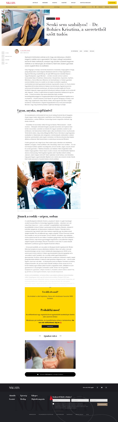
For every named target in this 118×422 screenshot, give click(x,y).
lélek (71, 7)
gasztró (84, 7)
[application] (50, 354)
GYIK (87, 414)
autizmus (86, 51)
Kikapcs (54, 2)
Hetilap (73, 2)
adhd (81, 51)
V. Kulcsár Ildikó (25, 50)
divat (43, 7)
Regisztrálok (113, 7)
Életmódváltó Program (11, 7)
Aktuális (35, 2)
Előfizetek (112, 2)
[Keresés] (92, 6)
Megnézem (50, 326)
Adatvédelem (60, 414)
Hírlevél (100, 7)
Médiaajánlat (79, 414)
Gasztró (64, 2)
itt (60, 323)
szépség (29, 7)
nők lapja (92, 51)
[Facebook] (95, 6)
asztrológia (57, 7)
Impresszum (32, 414)
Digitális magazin (85, 2)
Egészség (45, 2)
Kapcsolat (70, 414)
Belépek (107, 7)
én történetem (74, 51)
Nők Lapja (10, 3)
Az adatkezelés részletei (71, 408)
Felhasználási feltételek (46, 414)
